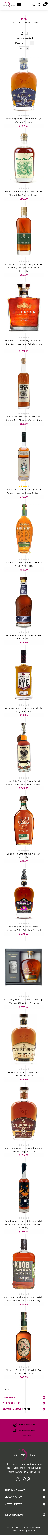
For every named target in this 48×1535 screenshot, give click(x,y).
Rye (36, 22)
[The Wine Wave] (8, 5)
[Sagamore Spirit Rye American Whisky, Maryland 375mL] (24, 675)
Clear (27, 1409)
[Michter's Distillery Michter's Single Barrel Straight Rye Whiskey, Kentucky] (24, 1336)
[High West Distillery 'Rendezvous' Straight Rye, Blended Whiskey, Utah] (24, 383)
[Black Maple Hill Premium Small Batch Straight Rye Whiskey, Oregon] (24, 158)
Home (12, 22)
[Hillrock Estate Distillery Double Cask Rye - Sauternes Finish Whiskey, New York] (24, 307)
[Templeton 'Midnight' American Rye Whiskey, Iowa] (24, 602)
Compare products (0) (24, 38)
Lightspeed (30, 1530)
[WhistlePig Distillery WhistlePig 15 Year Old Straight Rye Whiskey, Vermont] (24, 84)
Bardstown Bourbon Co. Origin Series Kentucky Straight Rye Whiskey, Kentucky (23, 267)
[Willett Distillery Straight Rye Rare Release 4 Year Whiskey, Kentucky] (24, 456)
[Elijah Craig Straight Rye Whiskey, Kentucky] (24, 820)
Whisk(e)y (29, 22)
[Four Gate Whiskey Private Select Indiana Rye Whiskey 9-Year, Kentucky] (24, 747)
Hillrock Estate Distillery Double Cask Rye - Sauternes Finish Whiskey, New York (23, 343)
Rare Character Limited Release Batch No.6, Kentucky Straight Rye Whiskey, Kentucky (24, 1224)
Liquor (20, 22)
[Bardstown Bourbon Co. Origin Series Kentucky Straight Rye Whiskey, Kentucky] (24, 231)
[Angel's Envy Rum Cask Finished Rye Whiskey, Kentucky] (24, 529)
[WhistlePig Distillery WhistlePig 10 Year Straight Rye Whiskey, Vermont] (24, 1039)
